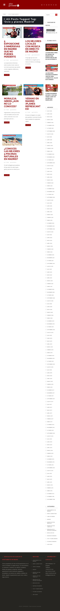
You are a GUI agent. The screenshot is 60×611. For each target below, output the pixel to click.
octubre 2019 (50, 326)
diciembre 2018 (50, 355)
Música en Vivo (50, 532)
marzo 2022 (50, 246)
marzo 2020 (50, 312)
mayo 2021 (49, 275)
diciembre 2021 (50, 254)
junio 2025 (49, 139)
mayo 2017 (49, 410)
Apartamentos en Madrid (51, 45)
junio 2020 (49, 306)
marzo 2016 (50, 450)
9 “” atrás (7, 109)
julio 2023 (49, 203)
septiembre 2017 (51, 398)
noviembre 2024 (51, 157)
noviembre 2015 (51, 462)
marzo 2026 (50, 119)
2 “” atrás (7, 60)
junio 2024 (49, 171)
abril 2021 (49, 277)
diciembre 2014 (50, 493)
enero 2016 (49, 456)
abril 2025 (49, 142)
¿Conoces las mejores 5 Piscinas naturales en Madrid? (12, 153)
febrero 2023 (50, 217)
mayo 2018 (49, 375)
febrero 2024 (50, 182)
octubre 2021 (50, 260)
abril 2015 (49, 482)
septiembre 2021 (51, 263)
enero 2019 (49, 352)
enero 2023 (49, 220)
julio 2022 (49, 234)
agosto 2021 (50, 266)
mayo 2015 (49, 479)
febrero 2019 (50, 349)
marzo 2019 (50, 346)
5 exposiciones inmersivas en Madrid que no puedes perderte (12, 49)
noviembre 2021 (51, 257)
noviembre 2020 (51, 292)
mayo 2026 (49, 116)
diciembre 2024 (50, 154)
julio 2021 (49, 269)
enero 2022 (49, 251)
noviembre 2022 (51, 226)
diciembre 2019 (50, 321)
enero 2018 (49, 387)
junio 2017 (49, 407)
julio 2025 (49, 136)
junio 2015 (49, 476)
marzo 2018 (50, 381)
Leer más (7, 74)
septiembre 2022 (51, 228)
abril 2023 (49, 211)
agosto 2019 (50, 332)
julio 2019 (49, 335)
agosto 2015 (50, 470)
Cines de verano (51, 47)
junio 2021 (49, 272)
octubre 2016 (50, 430)
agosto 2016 (50, 436)
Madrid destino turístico (51, 526)
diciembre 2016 (50, 424)
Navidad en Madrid (51, 535)
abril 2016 (49, 447)
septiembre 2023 (51, 197)
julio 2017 (49, 404)
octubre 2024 (50, 159)
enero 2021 (49, 286)
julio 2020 (49, 303)
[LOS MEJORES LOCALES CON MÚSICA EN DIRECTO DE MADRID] (32, 31)
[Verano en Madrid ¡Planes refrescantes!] (32, 89)
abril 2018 (49, 378)
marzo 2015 (50, 485)
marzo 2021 (50, 280)
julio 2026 (49, 111)
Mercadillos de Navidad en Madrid (51, 530)
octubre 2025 (50, 128)
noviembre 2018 (51, 358)
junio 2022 (49, 237)
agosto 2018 (50, 367)
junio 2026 (49, 113)
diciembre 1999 (50, 496)
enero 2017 (49, 421)
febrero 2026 (50, 122)
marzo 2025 (50, 145)
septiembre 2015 (51, 467)
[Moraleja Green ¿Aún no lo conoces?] (10, 89)
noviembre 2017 (51, 392)
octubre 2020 (50, 295)
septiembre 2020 (51, 298)
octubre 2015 (50, 464)
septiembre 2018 (51, 364)
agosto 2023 (50, 200)
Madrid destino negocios (51, 523)
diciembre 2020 (50, 289)
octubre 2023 (50, 194)
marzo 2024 (50, 180)
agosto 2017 (50, 401)
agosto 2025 (50, 134)
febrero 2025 (50, 148)
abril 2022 (49, 243)
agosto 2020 (50, 300)
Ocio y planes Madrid (9, 27)
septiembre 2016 (51, 433)
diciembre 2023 (50, 188)
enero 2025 (49, 151)
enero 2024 (49, 185)
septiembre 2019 (51, 329)
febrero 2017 (50, 418)
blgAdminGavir (15, 60)
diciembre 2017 (50, 390)
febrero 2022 (50, 249)
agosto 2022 (50, 231)
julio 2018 (49, 369)
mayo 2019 (49, 341)
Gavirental (14, 109)
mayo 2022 (49, 240)
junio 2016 (49, 441)
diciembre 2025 (50, 125)
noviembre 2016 (51, 427)
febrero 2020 (50, 315)
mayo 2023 (49, 208)
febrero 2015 (50, 487)
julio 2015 (49, 473)
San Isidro (49, 89)
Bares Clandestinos (52, 513)
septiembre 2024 (51, 162)
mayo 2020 (49, 309)
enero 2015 (49, 490)
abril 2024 (49, 177)
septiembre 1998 (51, 499)
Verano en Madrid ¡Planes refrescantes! (33, 103)
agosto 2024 (50, 165)
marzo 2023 (50, 214)
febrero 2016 (50, 453)
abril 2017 (49, 413)
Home (4, 14)
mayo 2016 (49, 444)
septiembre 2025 (51, 131)
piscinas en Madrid (51, 541)
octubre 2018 (50, 361)
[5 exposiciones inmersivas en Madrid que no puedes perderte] (10, 31)
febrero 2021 (50, 283)
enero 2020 (49, 318)
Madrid (49, 67)
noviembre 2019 (51, 323)
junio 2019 (49, 338)
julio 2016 (49, 438)
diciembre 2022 (50, 223)
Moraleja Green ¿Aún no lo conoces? (11, 102)
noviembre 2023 (51, 191)
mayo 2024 (49, 174)
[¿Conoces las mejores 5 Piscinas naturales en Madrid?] (10, 139)
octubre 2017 (50, 395)
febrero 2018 (50, 384)
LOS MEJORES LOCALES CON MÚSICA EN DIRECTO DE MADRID (33, 46)
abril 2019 (49, 344)
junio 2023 (49, 205)
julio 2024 (49, 168)
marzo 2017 (50, 415)
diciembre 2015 (50, 459)
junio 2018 (49, 372)
